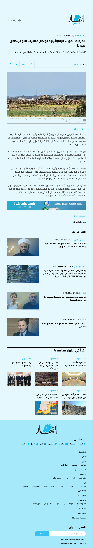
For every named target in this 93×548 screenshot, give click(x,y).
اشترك (41, 534)
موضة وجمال (68, 503)
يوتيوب (61, 444)
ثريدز (32, 444)
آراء (74, 477)
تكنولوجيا (82, 495)
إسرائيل (75, 222)
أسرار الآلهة (64, 465)
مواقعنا (14, 20)
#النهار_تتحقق (80, 508)
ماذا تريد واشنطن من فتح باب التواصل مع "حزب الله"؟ (48, 365)
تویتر (81, 444)
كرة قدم (83, 486)
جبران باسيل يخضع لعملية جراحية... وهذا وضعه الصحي (64, 325)
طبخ (58, 503)
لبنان (83, 293)
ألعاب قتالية (36, 486)
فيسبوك (72, 444)
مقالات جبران (57, 477)
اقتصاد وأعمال (79, 266)
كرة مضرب (62, 486)
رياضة (83, 482)
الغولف (25, 486)
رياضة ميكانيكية (49, 486)
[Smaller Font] (83, 129)
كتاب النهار (81, 358)
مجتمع (74, 465)
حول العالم (36, 503)
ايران (84, 456)
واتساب (23, 444)
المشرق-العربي (79, 35)
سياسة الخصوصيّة (79, 517)
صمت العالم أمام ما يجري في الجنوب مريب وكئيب (74, 396)
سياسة (83, 465)
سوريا (83, 222)
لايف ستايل (81, 500)
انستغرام (51, 444)
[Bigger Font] (76, 129)
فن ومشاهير (81, 503)
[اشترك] (46, 205)
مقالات (83, 474)
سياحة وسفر (48, 503)
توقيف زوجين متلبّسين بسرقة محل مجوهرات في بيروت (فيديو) (65, 298)
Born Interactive (66, 543)
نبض (41, 444)
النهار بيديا (82, 513)
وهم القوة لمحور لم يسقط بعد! (21, 364)
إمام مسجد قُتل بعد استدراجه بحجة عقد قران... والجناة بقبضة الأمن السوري (64, 245)
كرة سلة (73, 486)
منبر (67, 477)
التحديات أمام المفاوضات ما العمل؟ (75, 364)
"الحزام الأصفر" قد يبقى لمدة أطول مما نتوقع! (47, 396)
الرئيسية (82, 452)
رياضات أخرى (82, 490)
